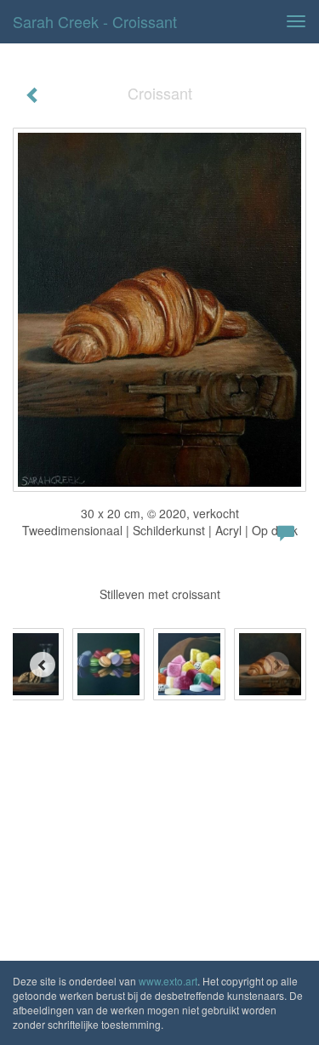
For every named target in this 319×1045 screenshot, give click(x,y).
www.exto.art (168, 981)
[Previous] (42, 664)
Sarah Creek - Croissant (95, 21)
